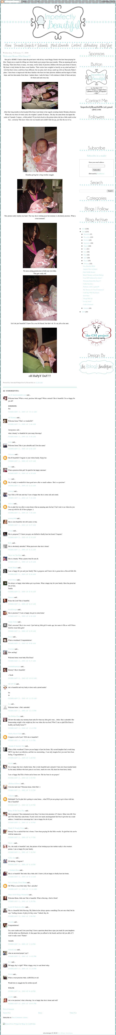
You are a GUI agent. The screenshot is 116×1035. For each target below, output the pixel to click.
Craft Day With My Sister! (91, 293)
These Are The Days (15, 555)
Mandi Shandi (12, 567)
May (85, 255)
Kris (9, 962)
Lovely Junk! (87, 301)
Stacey (10, 637)
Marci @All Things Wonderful (18, 895)
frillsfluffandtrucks (14, 666)
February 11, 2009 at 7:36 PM (22, 852)
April (85, 258)
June (85, 252)
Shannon (11, 597)
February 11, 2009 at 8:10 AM (22, 537)
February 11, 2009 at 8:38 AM (22, 592)
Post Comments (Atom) (20, 1017)
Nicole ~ (11, 843)
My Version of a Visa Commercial (93, 290)
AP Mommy (12, 417)
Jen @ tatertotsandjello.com (17, 395)
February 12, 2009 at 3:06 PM (22, 916)
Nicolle (10, 763)
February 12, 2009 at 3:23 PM (22, 944)
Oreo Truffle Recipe (89, 272)
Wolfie (10, 974)
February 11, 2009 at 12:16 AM (22, 412)
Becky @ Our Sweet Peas (16, 811)
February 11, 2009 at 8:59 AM (22, 631)
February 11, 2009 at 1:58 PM (22, 778)
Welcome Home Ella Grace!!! (17, 56)
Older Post (73, 1013)
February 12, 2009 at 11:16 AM (22, 889)
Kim (9, 467)
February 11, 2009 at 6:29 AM (22, 473)
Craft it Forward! (88, 304)
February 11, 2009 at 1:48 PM (22, 758)
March (86, 261)
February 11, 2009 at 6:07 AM (22, 461)
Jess (9, 479)
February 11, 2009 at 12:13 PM (22, 710)
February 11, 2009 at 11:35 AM (22, 698)
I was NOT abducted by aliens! (92, 278)
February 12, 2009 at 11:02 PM (22, 956)
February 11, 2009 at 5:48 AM (22, 436)
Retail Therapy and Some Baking (93, 275)
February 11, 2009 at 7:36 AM (22, 498)
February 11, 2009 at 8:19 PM (22, 864)
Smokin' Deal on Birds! (90, 269)
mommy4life (12, 518)
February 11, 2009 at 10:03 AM (22, 678)
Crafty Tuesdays (88, 284)
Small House (12, 580)
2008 (83, 312)
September (87, 243)
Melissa (10, 503)
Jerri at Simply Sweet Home (17, 882)
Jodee (10, 442)
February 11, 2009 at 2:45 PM (22, 805)
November (87, 237)
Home (40, 1013)
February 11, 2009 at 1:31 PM (22, 740)
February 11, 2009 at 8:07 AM (22, 525)
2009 (83, 232)
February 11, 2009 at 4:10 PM (22, 822)
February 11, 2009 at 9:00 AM (22, 643)
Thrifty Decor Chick (14, 734)
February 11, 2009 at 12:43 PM (22, 728)
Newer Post (7, 1013)
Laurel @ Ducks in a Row (16, 907)
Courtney (11, 649)
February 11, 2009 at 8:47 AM (22, 604)
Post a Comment (8, 1009)
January (86, 308)
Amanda (10, 922)
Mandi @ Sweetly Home (16, 828)
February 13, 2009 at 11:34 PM (22, 969)
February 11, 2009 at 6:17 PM (22, 837)
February (86, 264)
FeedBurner (100, 174)
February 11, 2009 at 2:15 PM (22, 790)
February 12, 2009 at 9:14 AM (22, 877)
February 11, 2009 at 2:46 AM (22, 424)
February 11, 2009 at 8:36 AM (22, 574)
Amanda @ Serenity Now (16, 746)
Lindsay (10, 491)
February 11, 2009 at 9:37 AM (22, 661)
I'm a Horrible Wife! (89, 266)
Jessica (10, 531)
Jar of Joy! (86, 296)
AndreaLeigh (12, 950)
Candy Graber (12, 622)
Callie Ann (11, 858)
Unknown (11, 454)
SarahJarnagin (12, 609)
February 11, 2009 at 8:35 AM (22, 562)
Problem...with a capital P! (91, 287)
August (86, 246)
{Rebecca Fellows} (14, 783)
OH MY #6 (12, 684)
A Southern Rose (13, 870)
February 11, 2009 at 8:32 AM (22, 549)
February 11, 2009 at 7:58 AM (22, 513)
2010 (83, 229)
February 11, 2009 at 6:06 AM (22, 449)
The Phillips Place (14, 716)
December (87, 234)
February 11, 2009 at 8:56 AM (22, 616)
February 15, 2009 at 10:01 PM (22, 1003)
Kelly (10, 543)
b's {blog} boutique (65, 1033)
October (86, 240)
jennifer (10, 997)
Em (9, 704)
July (85, 249)
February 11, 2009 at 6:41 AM (22, 485)
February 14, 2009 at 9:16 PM (22, 991)
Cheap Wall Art (88, 298)
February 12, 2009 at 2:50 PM (22, 901)
